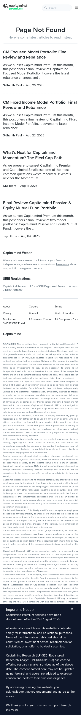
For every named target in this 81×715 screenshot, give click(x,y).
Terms (58, 306)
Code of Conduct (65, 313)
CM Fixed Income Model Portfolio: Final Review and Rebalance (40, 105)
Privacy (7, 313)
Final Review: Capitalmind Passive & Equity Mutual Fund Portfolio (37, 205)
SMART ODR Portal (14, 323)
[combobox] (57, 8)
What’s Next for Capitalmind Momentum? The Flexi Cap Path (32, 155)
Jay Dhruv (10, 236)
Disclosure (9, 319)
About (6, 306)
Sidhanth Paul (12, 85)
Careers (33, 306)
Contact (33, 313)
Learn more (62, 264)
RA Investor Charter (40, 319)
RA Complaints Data (66, 319)
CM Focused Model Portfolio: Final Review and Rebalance (35, 54)
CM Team (9, 186)
